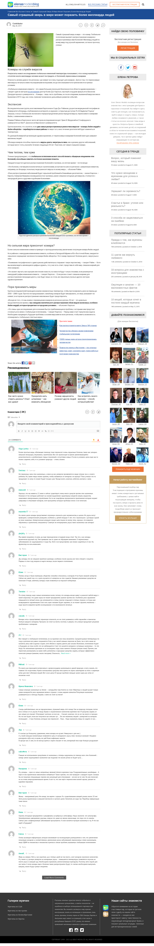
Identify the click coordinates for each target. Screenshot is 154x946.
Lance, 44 (142, 424)
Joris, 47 (142, 444)
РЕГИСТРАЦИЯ (128, 48)
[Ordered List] (32, 431)
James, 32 (129, 364)
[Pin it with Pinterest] (29, 362)
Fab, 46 (129, 404)
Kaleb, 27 (142, 364)
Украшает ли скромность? (125, 191)
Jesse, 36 (116, 444)
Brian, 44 (116, 384)
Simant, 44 (129, 384)
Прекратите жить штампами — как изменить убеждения (41, 399)
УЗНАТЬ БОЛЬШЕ (128, 518)
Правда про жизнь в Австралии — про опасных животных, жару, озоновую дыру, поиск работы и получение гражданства (78, 351)
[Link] (45, 431)
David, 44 (129, 344)
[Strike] (29, 431)
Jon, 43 (116, 364)
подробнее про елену (128, 143)
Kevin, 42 (142, 463)
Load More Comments (54, 878)
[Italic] (22, 431)
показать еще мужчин (128, 469)
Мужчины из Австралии (17, 911)
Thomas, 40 (116, 404)
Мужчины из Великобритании (20, 915)
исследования (33, 92)
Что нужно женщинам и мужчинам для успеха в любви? (124, 176)
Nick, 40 (129, 424)
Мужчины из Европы (16, 919)
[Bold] (18, 431)
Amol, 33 (129, 444)
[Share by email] (33, 362)
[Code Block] (42, 431)
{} (49, 431)
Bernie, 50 (116, 463)
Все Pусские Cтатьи (23, 12)
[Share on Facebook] (22, 362)
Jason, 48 (116, 424)
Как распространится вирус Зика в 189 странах (78, 326)
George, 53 (142, 384)
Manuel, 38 (142, 344)
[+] (52, 431)
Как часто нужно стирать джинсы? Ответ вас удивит (19, 399)
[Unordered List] (35, 431)
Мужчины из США (15, 906)
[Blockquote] (39, 431)
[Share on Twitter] (26, 362)
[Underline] (25, 431)
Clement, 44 (116, 344)
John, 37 (142, 404)
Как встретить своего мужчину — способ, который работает (87, 399)
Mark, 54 (129, 463)
